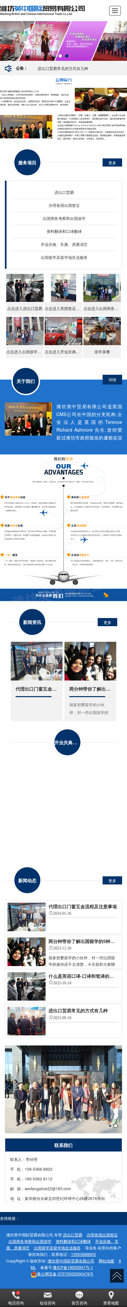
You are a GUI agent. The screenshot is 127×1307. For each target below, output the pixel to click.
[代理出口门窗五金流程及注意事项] (36, 661)
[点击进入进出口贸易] (25, 288)
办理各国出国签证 (64, 205)
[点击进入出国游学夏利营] (25, 331)
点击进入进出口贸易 (24, 308)
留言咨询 (79, 1302)
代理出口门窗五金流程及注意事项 (36, 688)
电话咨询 (16, 1302)
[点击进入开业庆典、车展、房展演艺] (63, 331)
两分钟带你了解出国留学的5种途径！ (90, 688)
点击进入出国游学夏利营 (25, 351)
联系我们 (63, 1145)
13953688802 (83, 1254)
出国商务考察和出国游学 (64, 218)
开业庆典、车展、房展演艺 (64, 244)
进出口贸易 (64, 192)
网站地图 (106, 1260)
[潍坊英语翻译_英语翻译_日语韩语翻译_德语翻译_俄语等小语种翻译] (43, 10)
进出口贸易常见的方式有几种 (62, 68)
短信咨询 (47, 1302)
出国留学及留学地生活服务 (64, 257)
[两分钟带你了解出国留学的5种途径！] (90, 661)
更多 (112, 162)
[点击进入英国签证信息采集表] (63, 288)
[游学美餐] (102, 331)
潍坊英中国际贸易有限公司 (71, 1260)
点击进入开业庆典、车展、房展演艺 (63, 351)
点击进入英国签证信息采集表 (63, 308)
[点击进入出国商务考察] (102, 288)
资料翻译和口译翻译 (64, 231)
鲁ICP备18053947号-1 (73, 1267)
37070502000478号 (65, 1273)
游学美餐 (102, 351)
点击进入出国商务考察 (102, 308)
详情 (112, 379)
